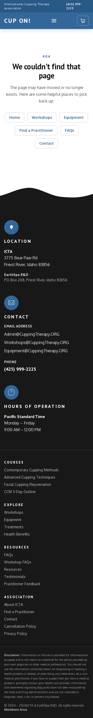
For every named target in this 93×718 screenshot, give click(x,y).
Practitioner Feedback (22, 584)
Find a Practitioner (36, 130)
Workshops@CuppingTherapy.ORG (36, 342)
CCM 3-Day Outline (20, 491)
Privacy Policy (15, 633)
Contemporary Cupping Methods (31, 470)
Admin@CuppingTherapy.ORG (31, 334)
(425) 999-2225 (74, 6)
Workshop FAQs (17, 562)
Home (14, 117)
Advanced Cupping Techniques (29, 477)
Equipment (74, 117)
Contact (46, 143)
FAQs (69, 130)
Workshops (42, 117)
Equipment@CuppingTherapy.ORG (36, 350)
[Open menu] (54, 21)
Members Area (15, 710)
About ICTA (13, 604)
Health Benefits (17, 534)
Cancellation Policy (20, 626)
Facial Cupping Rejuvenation (27, 484)
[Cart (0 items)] (83, 21)
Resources (13, 569)
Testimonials (15, 576)
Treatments (14, 527)
